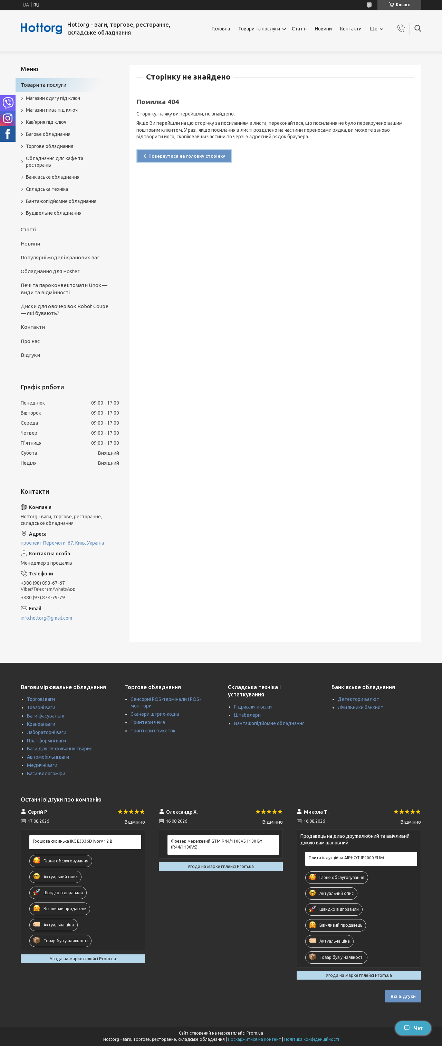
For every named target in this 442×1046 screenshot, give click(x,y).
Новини (323, 28)
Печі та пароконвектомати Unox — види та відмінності (64, 288)
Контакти (351, 28)
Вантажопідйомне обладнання (61, 201)
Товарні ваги (41, 707)
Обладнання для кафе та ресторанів (54, 162)
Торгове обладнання (49, 146)
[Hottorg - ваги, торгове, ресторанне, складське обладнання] (41, 28)
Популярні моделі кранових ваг (60, 257)
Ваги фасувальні (45, 716)
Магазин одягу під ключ (53, 98)
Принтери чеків (148, 722)
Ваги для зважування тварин (60, 748)
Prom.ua (255, 1033)
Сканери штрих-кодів (155, 714)
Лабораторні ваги (46, 732)
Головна (221, 28)
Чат (418, 1028)
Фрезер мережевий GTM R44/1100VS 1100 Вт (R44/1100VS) (216, 844)
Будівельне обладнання (53, 213)
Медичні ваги (42, 765)
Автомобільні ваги (48, 757)
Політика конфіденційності (311, 1039)
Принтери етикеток (153, 730)
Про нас (30, 341)
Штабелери (247, 715)
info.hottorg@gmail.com (46, 618)
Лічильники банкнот (360, 707)
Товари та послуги (259, 28)
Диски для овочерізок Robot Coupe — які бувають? (64, 309)
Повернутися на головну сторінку (186, 156)
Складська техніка (47, 189)
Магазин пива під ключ (52, 110)
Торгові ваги (41, 699)
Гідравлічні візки (253, 707)
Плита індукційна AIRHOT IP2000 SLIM (346, 857)
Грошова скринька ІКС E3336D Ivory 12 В (73, 841)
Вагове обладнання (48, 134)
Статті (299, 28)
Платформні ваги (46, 740)
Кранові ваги (41, 724)
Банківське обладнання (52, 177)
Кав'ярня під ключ (46, 122)
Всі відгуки (403, 996)
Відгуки (30, 355)
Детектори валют (358, 699)
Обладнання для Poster (50, 271)
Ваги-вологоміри (46, 773)
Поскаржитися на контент (254, 1039)
